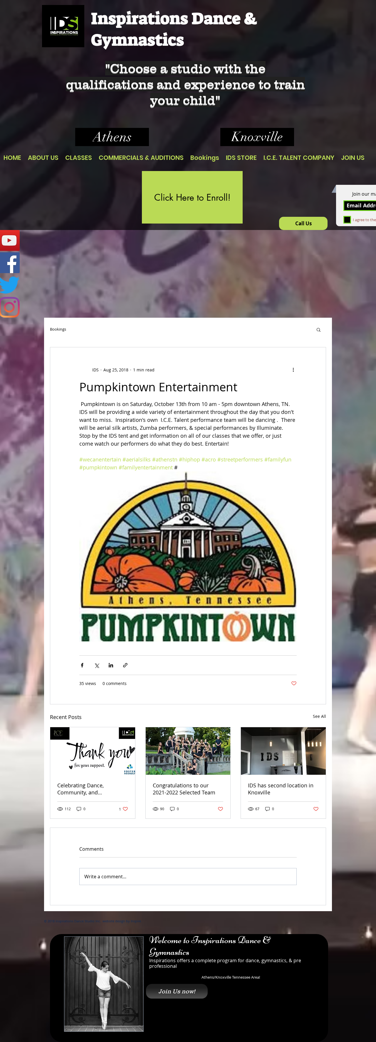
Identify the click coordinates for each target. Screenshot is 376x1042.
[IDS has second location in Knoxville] (283, 751)
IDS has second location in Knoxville (280, 789)
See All (319, 716)
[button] (318, 329)
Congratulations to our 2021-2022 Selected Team (184, 789)
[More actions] (293, 369)
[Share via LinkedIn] (111, 665)
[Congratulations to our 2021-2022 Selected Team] (188, 751)
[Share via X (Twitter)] (96, 665)
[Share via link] (125, 665)
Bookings (58, 329)
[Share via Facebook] (82, 665)
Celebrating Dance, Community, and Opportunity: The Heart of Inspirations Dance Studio (89, 789)
